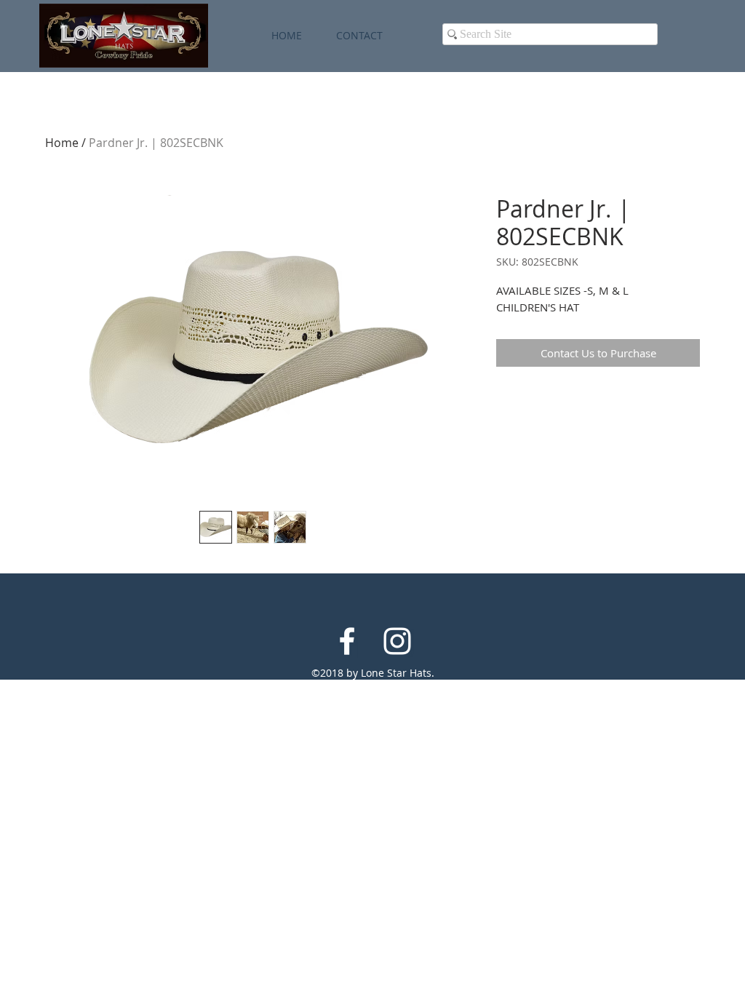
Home (62, 143)
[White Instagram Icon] (397, 641)
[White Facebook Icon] (347, 641)
